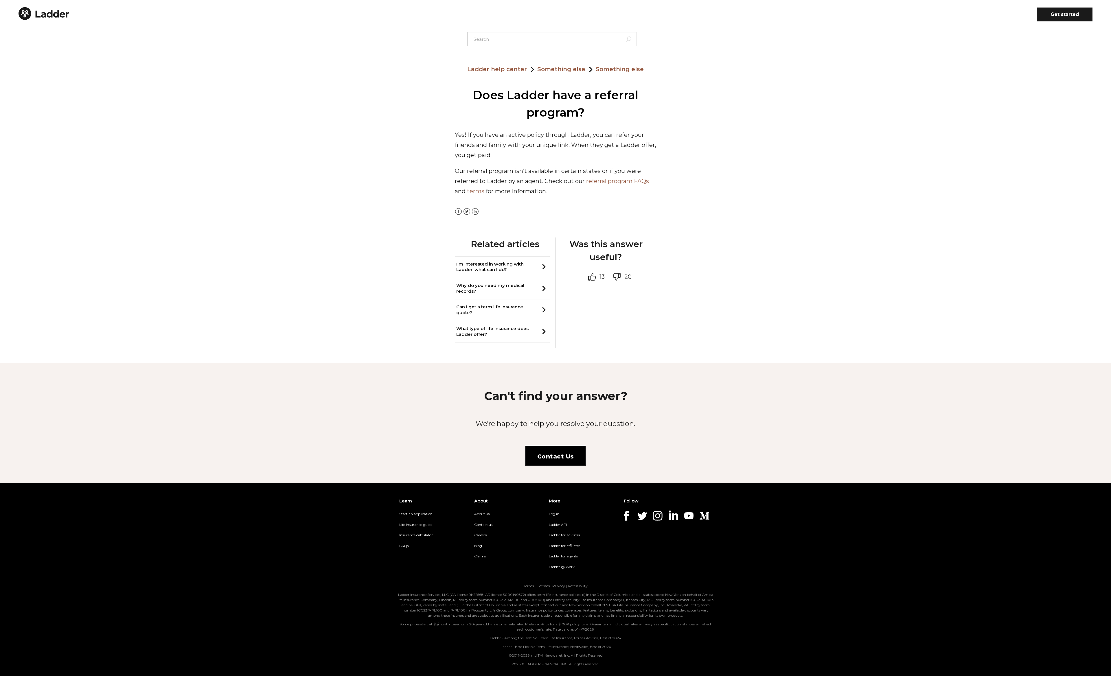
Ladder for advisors (564, 535)
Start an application (416, 514)
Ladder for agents (563, 556)
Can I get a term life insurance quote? (489, 309)
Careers (480, 535)
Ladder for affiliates (564, 546)
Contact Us (555, 456)
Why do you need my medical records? (490, 288)
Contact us (483, 524)
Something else (561, 69)
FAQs (404, 546)
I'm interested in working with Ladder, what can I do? (490, 266)
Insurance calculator (416, 535)
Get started (1065, 14)
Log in (554, 514)
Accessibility (578, 586)
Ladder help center (497, 69)
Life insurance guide (415, 524)
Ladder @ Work (562, 567)
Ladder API (558, 524)
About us (482, 514)
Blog (478, 546)
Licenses (543, 586)
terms (475, 191)
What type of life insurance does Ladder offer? (492, 331)
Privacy (558, 586)
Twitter (466, 211)
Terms (529, 586)
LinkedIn (475, 211)
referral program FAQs (617, 181)
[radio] (593, 276)
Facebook (458, 211)
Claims (480, 556)
